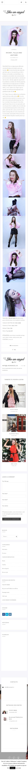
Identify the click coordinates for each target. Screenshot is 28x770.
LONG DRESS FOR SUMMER (9, 600)
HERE (14, 318)
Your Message (5, 481)
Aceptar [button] (12, 768)
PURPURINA (5, 339)
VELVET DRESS (14, 409)
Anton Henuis (12, 335)
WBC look (14, 463)
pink (21, 337)
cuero (4, 337)
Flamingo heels (14, 433)
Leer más (18, 768)
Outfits (14, 49)
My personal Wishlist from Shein (10, 588)
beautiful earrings (20, 335)
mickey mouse (16, 337)
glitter (7, 337)
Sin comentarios (14, 345)
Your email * (5, 499)
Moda (3, 561)
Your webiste (5, 505)
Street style (5, 572)
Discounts (4, 549)
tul (12, 339)
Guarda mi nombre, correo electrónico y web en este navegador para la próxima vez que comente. (13, 514)
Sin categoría (5, 568)
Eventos (4, 553)
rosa (10, 339)
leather (10, 337)
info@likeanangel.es (10, 365)
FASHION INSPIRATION (8, 557)
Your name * (5, 493)
